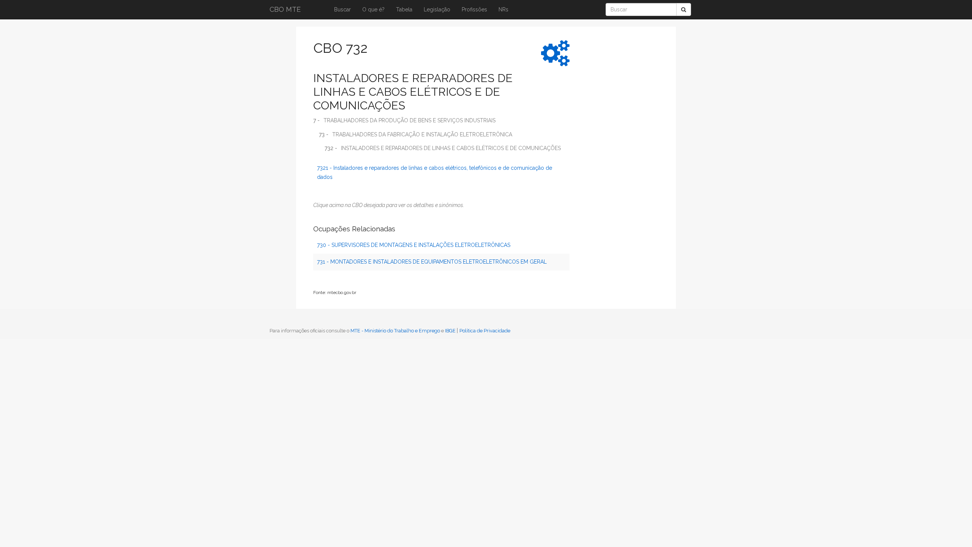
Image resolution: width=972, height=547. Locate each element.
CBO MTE (285, 9)
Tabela (404, 9)
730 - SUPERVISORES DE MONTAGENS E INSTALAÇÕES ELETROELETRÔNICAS (413, 245)
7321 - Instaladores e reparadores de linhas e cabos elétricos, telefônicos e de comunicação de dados (434, 172)
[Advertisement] (605, 150)
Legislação (437, 9)
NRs (503, 9)
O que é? (373, 9)
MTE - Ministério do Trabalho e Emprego (395, 331)
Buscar (342, 9)
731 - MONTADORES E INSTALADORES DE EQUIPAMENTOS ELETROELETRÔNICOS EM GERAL (432, 262)
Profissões (474, 9)
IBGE (450, 331)
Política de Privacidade (484, 331)
